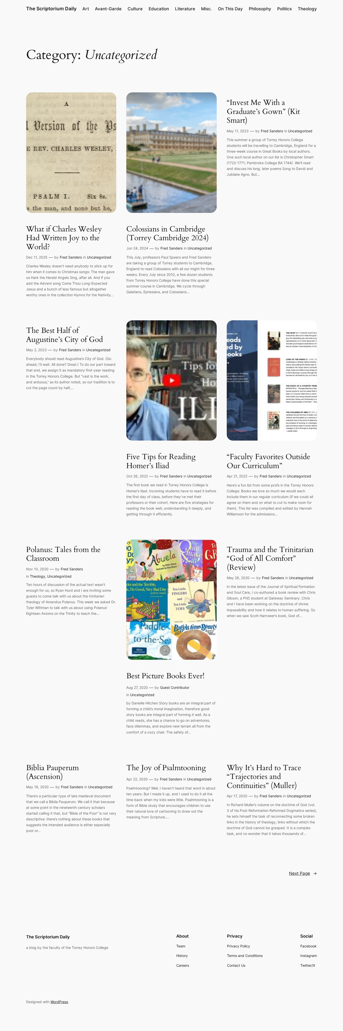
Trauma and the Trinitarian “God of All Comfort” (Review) (270, 558)
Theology (37, 576)
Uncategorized (99, 257)
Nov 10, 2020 (37, 569)
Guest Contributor (174, 687)
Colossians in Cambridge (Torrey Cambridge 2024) (167, 234)
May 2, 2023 (36, 350)
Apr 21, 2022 (237, 476)
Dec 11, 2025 (36, 257)
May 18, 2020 (37, 787)
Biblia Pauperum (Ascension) (52, 772)
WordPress (59, 1002)
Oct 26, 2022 (137, 476)
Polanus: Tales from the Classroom (63, 554)
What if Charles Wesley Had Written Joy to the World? (64, 238)
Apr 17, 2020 (237, 796)
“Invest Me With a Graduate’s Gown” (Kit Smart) (263, 111)
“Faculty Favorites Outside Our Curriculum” (268, 461)
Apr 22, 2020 (137, 779)
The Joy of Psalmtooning (166, 768)
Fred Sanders (71, 257)
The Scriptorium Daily (51, 9)
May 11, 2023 (238, 131)
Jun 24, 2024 (137, 248)
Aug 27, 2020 (137, 687)
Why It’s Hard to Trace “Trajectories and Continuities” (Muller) (264, 777)
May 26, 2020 (238, 578)
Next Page (303, 873)
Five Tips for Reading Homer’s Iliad (161, 461)
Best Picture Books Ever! (165, 676)
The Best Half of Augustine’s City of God (64, 335)
